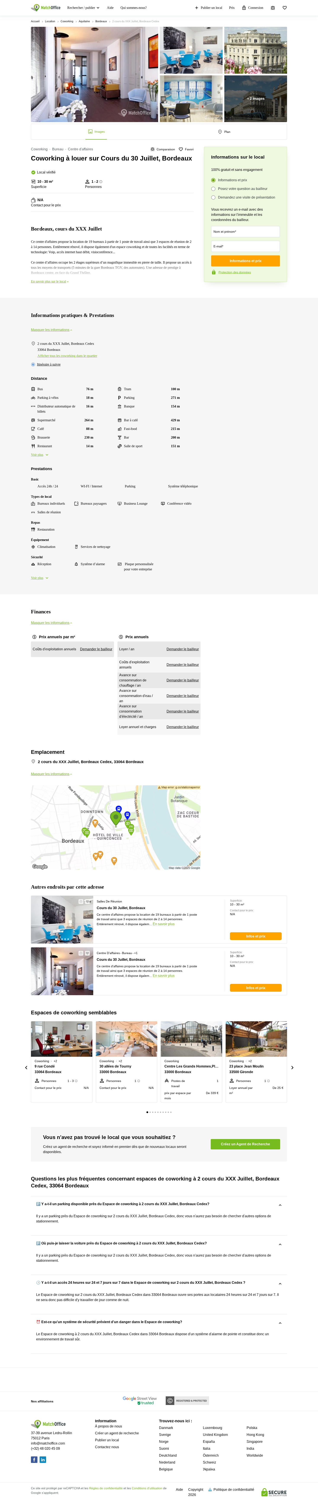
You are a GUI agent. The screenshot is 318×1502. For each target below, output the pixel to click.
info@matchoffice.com (48, 1443)
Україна (209, 1469)
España (209, 1441)
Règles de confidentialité (106, 1488)
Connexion (255, 8)
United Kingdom (215, 1435)
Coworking (67, 21)
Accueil (35, 21)
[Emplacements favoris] (284, 7)
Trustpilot (210, 291)
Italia (206, 1448)
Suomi (164, 1448)
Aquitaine (84, 21)
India (250, 1448)
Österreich (211, 1455)
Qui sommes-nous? (133, 8)
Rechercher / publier (81, 8)
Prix (232, 8)
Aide (110, 8)
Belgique (166, 1469)
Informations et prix (232, 180)
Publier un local (211, 8)
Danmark (166, 1428)
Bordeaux (101, 21)
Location (50, 21)
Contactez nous (107, 1447)
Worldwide (255, 1455)
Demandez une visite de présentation (246, 197)
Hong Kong (255, 1435)
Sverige (165, 1435)
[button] (79, 901)
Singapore (255, 1441)
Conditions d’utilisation (147, 1488)
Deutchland (168, 1455)
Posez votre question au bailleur (242, 189)
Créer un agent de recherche (117, 1433)
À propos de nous (108, 1426)
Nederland (167, 1462)
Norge (164, 1441)
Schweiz (209, 1462)
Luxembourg (212, 1428)
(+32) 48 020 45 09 (45, 1448)
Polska (252, 1428)
